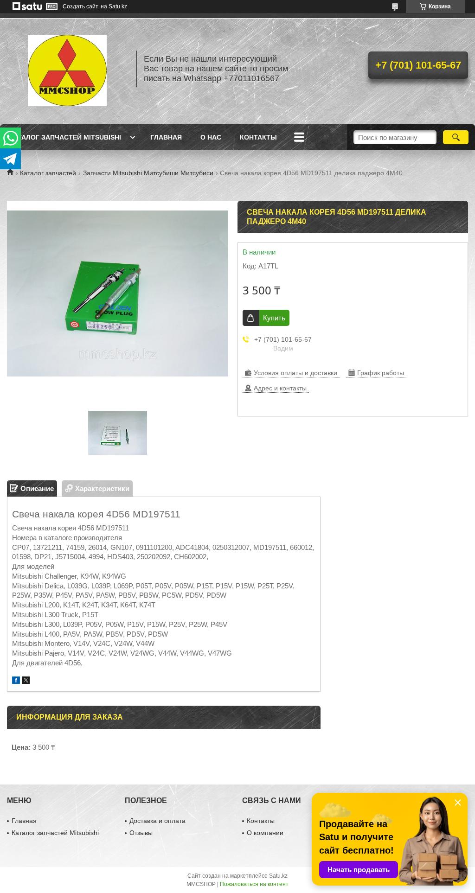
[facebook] (16, 681)
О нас (210, 137)
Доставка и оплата (157, 820)
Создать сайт (80, 6)
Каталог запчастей (48, 173)
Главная (166, 137)
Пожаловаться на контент (254, 884)
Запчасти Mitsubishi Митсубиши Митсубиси (148, 173)
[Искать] (456, 137)
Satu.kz (278, 876)
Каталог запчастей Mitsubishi (65, 137)
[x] (26, 681)
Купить (274, 318)
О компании (265, 832)
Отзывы (141, 832)
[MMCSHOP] (67, 68)
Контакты (258, 137)
